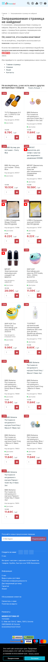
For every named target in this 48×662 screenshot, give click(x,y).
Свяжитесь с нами (9, 601)
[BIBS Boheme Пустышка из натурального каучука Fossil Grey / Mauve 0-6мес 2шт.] (35, 369)
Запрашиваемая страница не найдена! (24, 13)
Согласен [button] (34, 658)
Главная (4, 13)
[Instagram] (26, 552)
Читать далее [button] (33, 653)
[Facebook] (20, 552)
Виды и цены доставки (11, 578)
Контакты (10, 72)
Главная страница (13, 64)
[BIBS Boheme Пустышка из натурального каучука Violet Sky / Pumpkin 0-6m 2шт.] (35, 101)
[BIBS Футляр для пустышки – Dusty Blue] (13, 154)
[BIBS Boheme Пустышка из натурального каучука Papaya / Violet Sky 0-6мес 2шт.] (13, 479)
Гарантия (5, 586)
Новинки (9, 67)
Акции (8, 70)
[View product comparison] (36, 3)
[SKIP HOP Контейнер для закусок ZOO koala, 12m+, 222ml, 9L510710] (35, 258)
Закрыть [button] (42, 645)
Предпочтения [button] (13, 658)
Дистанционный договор (12, 583)
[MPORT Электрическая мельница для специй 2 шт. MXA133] (13, 258)
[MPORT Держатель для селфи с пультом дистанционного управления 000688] (35, 154)
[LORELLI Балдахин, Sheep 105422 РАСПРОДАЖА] (13, 209)
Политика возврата (9, 604)
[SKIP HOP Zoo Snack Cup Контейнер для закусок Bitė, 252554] (13, 312)
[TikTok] (31, 552)
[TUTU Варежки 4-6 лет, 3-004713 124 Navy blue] (13, 101)
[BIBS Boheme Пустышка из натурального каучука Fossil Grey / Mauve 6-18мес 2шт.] (13, 424)
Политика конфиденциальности (14, 581)
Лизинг (4, 589)
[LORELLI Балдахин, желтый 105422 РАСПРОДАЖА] (35, 209)
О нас (4, 575)
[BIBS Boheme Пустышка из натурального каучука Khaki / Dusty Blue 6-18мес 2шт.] (13, 369)
